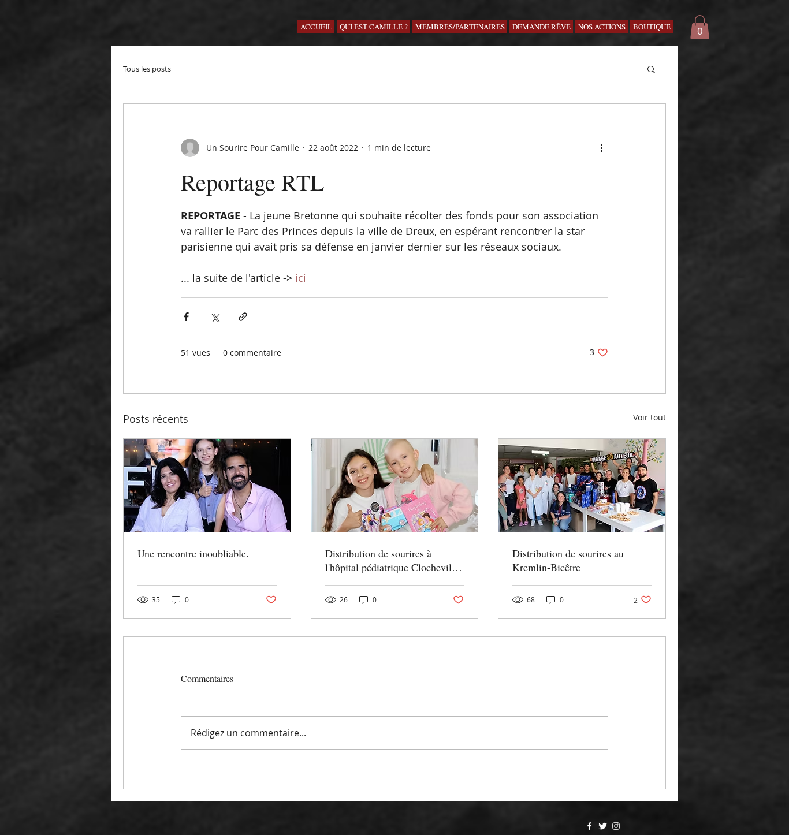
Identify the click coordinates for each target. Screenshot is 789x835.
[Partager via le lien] (242, 316)
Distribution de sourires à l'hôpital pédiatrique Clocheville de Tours (392, 560)
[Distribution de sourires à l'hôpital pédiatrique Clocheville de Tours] (394, 485)
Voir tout (649, 417)
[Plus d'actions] (601, 148)
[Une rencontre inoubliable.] (207, 485)
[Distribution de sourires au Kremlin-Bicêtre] (581, 485)
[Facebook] (589, 826)
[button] (700, 27)
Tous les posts (147, 69)
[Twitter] (603, 826)
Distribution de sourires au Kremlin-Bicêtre (568, 560)
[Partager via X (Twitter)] (214, 316)
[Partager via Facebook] (186, 316)
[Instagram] (616, 826)
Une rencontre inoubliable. (193, 553)
